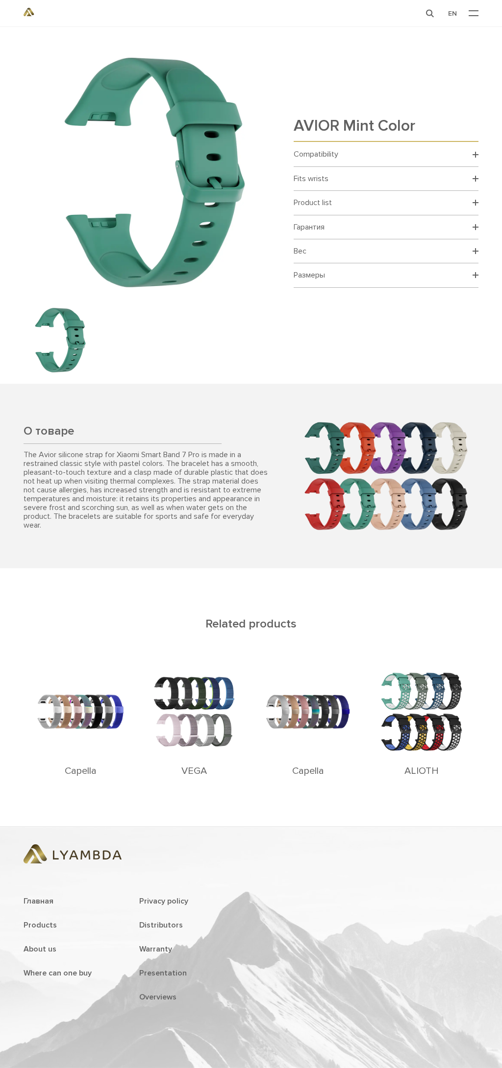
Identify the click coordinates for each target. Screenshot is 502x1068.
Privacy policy (163, 901)
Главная (38, 901)
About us (40, 949)
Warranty (155, 949)
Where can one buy (58, 973)
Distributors (161, 925)
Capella (81, 771)
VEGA (194, 771)
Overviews (157, 997)
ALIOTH (421, 771)
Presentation (163, 973)
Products (40, 925)
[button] (430, 13)
